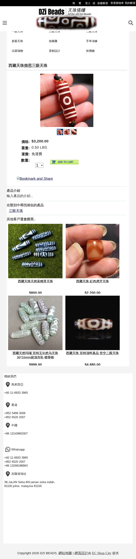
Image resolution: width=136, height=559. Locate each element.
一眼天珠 (17, 31)
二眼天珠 (91, 31)
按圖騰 (53, 41)
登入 (87, 3)
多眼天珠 (17, 41)
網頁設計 (81, 553)
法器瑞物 (17, 50)
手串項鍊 (91, 41)
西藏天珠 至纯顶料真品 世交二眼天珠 (92, 353)
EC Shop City (101, 553)
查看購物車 (117, 2)
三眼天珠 (54, 31)
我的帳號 (130, 2)
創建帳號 (102, 3)
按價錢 (90, 50)
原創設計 (54, 50)
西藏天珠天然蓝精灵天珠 (35, 281)
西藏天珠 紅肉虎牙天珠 (92, 281)
